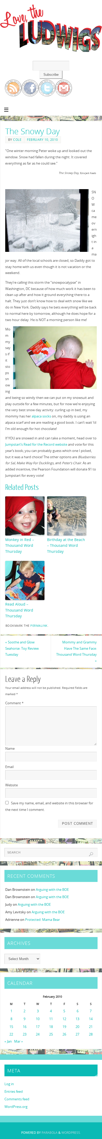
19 (64, 1027)
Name (10, 748)
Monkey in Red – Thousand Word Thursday (19, 545)
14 (91, 1019)
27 (77, 1034)
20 (77, 1027)
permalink (39, 625)
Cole (17, 139)
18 (51, 1027)
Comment (14, 703)
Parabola (50, 1132)
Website (11, 785)
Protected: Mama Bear (42, 919)
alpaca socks (41, 416)
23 (24, 1034)
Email (9, 767)
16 (24, 1027)
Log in (9, 1084)
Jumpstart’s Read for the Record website (36, 444)
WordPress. (71, 1132)
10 (37, 1019)
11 (51, 1019)
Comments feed (16, 1099)
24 (37, 1034)
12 (64, 1019)
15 (11, 1027)
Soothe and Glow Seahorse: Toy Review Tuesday (22, 648)
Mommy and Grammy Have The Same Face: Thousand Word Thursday (76, 651)
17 (37, 1027)
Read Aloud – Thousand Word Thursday (19, 610)
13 (77, 1019)
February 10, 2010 (42, 139)
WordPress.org (15, 1107)
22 (11, 1034)
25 (51, 1034)
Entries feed (13, 1091)
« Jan (8, 1041)
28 (91, 1034)
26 (64, 1034)
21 (91, 1027)
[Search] (91, 854)
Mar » (18, 1041)
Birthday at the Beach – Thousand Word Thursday (66, 545)
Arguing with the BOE (52, 889)
